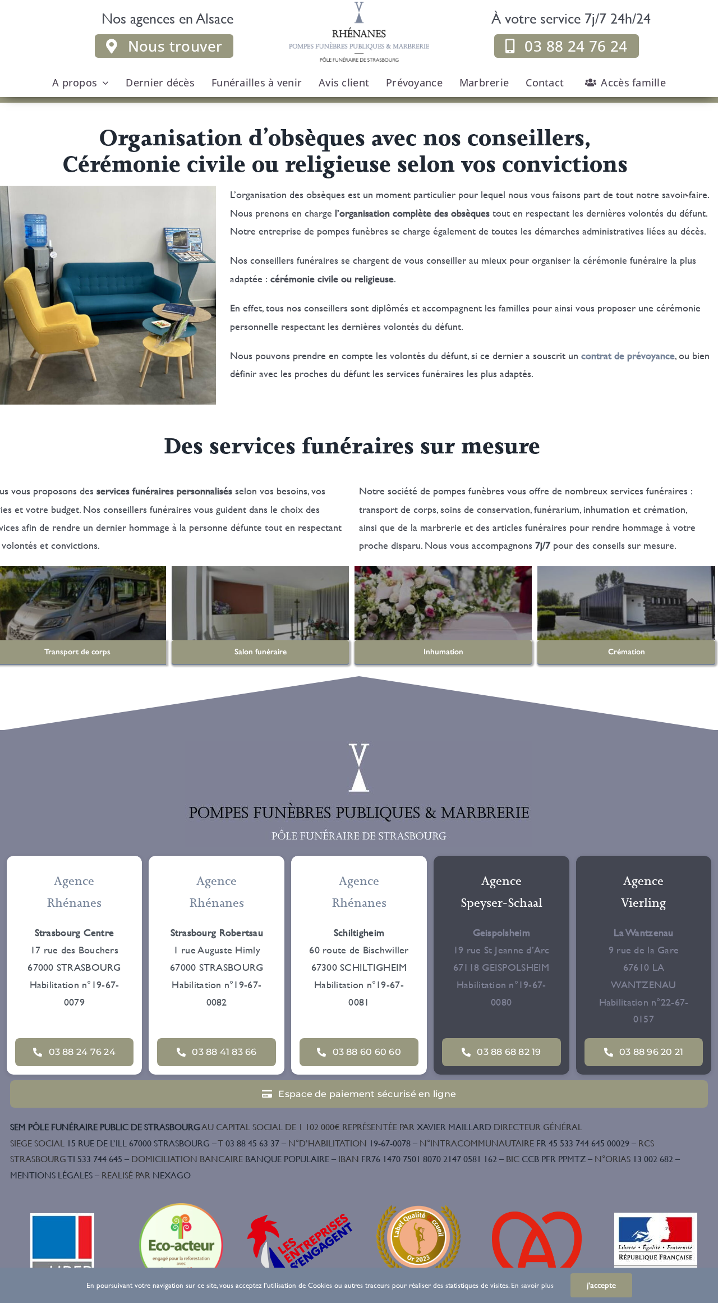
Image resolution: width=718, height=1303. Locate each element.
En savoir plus (532, 1285)
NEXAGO (146, 1174)
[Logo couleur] (358, 746)
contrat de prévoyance (628, 355)
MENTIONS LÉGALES (51, 1174)
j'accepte (601, 1285)
